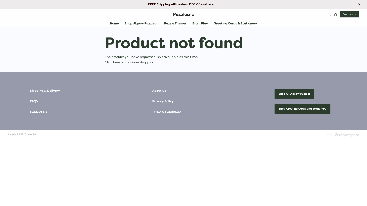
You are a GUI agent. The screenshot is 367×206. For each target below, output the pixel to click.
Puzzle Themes (175, 23)
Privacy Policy (163, 101)
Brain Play (200, 23)
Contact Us (350, 14)
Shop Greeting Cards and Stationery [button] (302, 108)
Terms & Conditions (166, 112)
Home (114, 23)
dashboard (33, 134)
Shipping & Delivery (45, 91)
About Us (159, 91)
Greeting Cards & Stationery (235, 23)
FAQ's (34, 101)
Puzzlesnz (183, 14)
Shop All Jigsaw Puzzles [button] (294, 94)
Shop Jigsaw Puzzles (141, 23)
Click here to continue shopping (129, 62)
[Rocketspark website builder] (342, 135)
